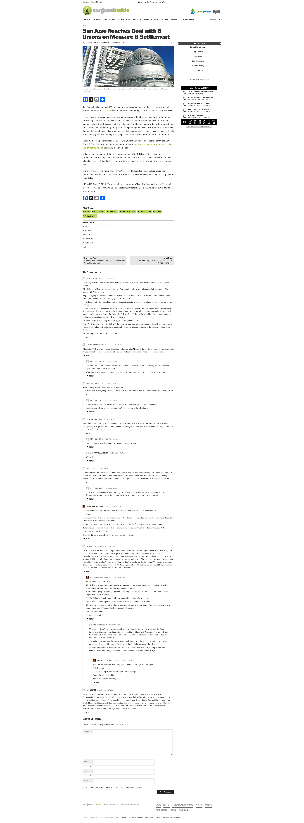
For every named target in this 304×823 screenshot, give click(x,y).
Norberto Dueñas (128, 212)
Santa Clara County (198, 47)
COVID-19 (198, 70)
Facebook (166, 817)
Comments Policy (126, 817)
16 (173, 42)
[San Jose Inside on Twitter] (213, 2)
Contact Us (152, 817)
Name (87, 762)
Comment (86, 731)
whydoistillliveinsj (99, 453)
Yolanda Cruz (90, 216)
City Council (99, 212)
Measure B (106, 110)
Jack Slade (91, 690)
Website (86, 780)
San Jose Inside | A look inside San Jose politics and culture (111, 804)
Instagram (178, 817)
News (87, 19)
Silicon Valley (198, 66)
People (175, 19)
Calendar (189, 19)
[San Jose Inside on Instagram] (220, 2)
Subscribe (159, 817)
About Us (117, 817)
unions (158, 212)
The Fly (137, 19)
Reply (87, 337)
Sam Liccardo (145, 212)
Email (87, 771)
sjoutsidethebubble (96, 506)
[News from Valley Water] (205, 11)
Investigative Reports (117, 19)
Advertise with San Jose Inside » (199, 79)
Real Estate (161, 19)
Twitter (172, 817)
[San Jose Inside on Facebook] (217, 2)
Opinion (97, 19)
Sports (147, 19)
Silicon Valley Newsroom (97, 42)
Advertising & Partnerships (140, 817)
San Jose (198, 56)
